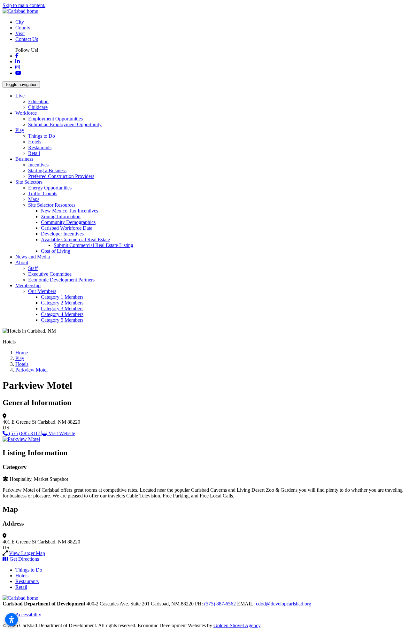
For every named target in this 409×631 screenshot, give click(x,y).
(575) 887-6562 (220, 603)
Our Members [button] (42, 291)
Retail (34, 153)
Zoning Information (61, 216)
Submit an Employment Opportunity (65, 124)
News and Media (32, 256)
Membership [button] (28, 285)
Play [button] (19, 130)
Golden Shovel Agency (236, 625)
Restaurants (39, 147)
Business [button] (24, 159)
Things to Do (41, 136)
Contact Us (26, 39)
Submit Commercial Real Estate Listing (93, 245)
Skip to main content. (24, 5)
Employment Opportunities (55, 118)
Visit (20, 33)
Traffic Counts (42, 193)
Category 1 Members (62, 297)
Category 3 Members (62, 308)
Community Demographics (68, 222)
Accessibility (28, 614)
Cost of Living (55, 251)
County (22, 27)
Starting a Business (47, 170)
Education (38, 101)
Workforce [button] (26, 113)
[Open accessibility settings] (11, 619)
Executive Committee (50, 274)
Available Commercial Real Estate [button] (75, 239)
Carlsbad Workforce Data (66, 228)
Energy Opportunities (50, 187)
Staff (33, 268)
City (19, 22)
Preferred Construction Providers (61, 176)
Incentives (38, 164)
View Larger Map (27, 553)
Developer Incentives (62, 233)
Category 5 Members (62, 320)
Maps (33, 199)
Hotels (34, 141)
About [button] (21, 262)
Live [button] (20, 95)
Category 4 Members (62, 314)
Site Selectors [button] (28, 182)
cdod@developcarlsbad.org (283, 603)
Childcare (38, 107)
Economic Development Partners (61, 279)
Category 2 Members (62, 302)
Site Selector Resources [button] (51, 205)
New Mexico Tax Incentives (69, 210)
